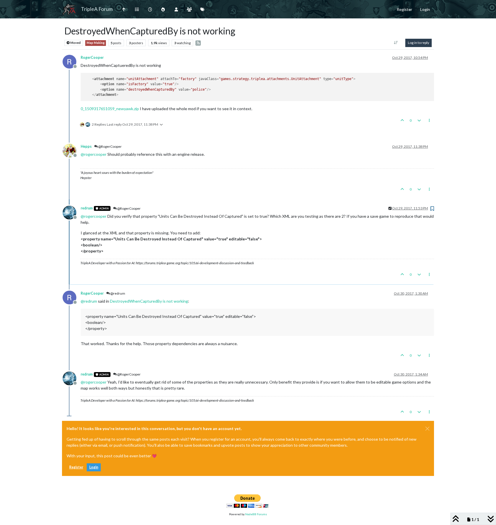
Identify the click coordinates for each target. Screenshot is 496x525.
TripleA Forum (97, 9)
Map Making (95, 42)
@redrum (117, 293)
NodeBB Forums (256, 514)
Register (76, 467)
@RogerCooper (110, 146)
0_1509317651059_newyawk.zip (110, 108)
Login (93, 467)
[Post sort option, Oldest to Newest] (396, 43)
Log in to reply (418, 42)
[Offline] (72, 61)
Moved (75, 42)
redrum (87, 208)
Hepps (86, 146)
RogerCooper (92, 57)
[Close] (427, 428)
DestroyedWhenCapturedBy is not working (149, 301)
